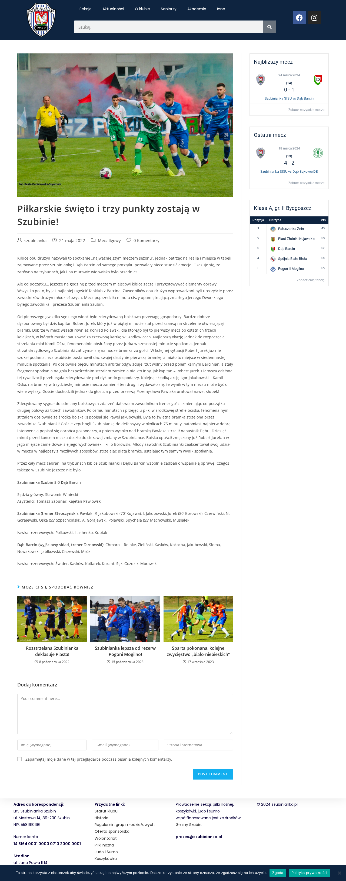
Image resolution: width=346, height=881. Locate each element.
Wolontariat (106, 838)
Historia (101, 818)
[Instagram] (314, 17)
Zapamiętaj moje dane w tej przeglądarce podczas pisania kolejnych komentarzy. (98, 759)
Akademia (196, 9)
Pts (323, 220)
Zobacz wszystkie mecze (306, 110)
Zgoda (277, 872)
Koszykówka (106, 858)
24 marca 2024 (289, 75)
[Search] (269, 27)
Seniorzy (169, 9)
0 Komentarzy (146, 240)
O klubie (142, 9)
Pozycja (258, 220)
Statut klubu (106, 811)
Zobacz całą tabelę (310, 280)
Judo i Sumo (106, 852)
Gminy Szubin (188, 824)
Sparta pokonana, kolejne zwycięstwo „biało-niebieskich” (198, 651)
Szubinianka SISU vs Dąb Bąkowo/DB (289, 171)
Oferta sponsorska (112, 831)
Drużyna (275, 220)
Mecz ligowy (109, 240)
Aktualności (113, 9)
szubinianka (35, 240)
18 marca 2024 (289, 148)
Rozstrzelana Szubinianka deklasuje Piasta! (52, 651)
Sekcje (85, 9)
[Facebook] (299, 17)
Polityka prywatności (309, 872)
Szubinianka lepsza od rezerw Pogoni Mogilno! (125, 651)
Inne (221, 9)
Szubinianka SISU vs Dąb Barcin (289, 98)
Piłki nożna (104, 845)
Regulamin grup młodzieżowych (125, 824)
